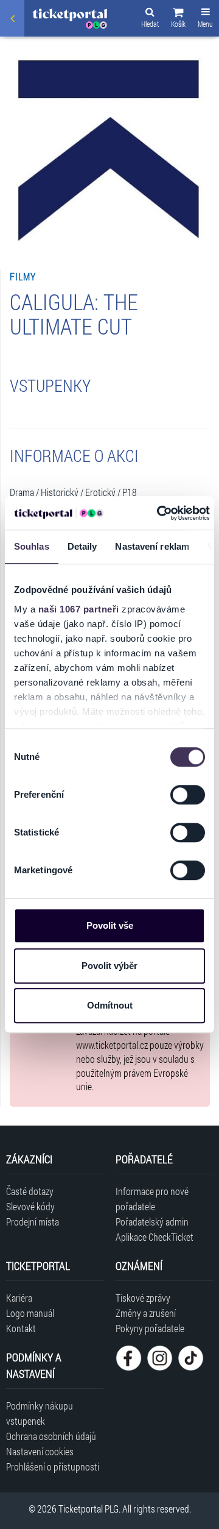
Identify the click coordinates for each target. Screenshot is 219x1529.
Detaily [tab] (82, 546)
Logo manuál (30, 1313)
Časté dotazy (30, 1191)
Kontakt (21, 1328)
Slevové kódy (30, 1206)
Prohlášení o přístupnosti (52, 1466)
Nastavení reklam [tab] (152, 546)
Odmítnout (110, 1005)
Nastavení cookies (40, 1451)
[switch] (187, 794)
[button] (178, 19)
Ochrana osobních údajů (51, 1436)
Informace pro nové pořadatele (152, 1199)
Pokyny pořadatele (150, 1328)
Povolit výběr (109, 965)
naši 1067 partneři (78, 609)
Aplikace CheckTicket (154, 1236)
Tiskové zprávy (143, 1297)
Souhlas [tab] (31, 546)
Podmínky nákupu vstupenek (39, 1413)
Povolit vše (109, 925)
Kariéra (19, 1297)
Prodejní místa (32, 1221)
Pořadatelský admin (152, 1221)
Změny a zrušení (146, 1313)
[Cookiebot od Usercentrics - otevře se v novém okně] (159, 513)
